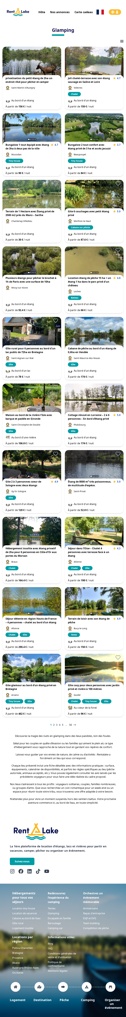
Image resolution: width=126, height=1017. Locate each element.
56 (70, 725)
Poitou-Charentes (22, 948)
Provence (17, 958)
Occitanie (17, 972)
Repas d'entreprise (94, 913)
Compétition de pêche (96, 928)
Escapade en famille (59, 918)
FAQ (50, 948)
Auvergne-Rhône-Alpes (25, 967)
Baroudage (54, 923)
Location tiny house (23, 908)
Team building (91, 923)
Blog (50, 943)
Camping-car (55, 928)
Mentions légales (58, 971)
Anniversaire (90, 908)
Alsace (16, 962)
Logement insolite (22, 928)
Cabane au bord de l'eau (26, 918)
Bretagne (17, 953)
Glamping (53, 913)
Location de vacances (24, 913)
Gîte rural (17, 923)
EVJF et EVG (89, 918)
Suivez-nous (22, 861)
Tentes (51, 908)
